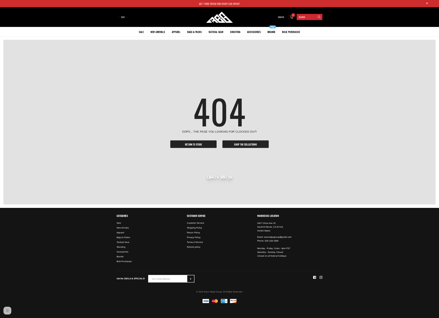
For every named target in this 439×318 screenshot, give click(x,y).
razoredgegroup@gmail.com (278, 237)
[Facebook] (314, 277)
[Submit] (190, 278)
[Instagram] (320, 277)
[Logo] (219, 16)
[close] (427, 3)
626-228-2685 (272, 241)
